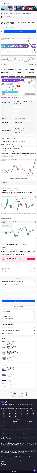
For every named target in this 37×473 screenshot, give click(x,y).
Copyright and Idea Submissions (6, 466)
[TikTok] (27, 411)
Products (7, 13)
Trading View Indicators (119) (18, 306)
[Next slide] (35, 8)
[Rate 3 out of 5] (32, 271)
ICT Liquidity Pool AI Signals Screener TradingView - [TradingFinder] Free (12, 368)
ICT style (2, 254)
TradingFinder (3, 13)
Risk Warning (3, 464)
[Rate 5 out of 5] (34, 271)
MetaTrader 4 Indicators (17, 13)
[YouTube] (21, 411)
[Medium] (10, 414)
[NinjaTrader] (10, 416)
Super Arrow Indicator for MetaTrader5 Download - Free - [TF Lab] (12, 347)
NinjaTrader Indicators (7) (18, 308)
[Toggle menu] (34, 470)
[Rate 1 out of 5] (30, 271)
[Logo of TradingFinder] (4, 1)
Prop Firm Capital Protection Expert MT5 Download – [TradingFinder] (12, 357)
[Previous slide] (1, 8)
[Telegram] (33, 411)
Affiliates (14, 425)
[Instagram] (21, 414)
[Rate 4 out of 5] (33, 271)
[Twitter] (16, 411)
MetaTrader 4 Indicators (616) (18, 301)
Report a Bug (27, 423)
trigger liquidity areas (23, 69)
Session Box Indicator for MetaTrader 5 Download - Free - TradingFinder (12, 352)
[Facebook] (27, 414)
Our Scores (27, 425)
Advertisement (3, 425)
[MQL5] (10, 411)
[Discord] (16, 414)
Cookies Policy (3, 465)
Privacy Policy (3, 463)
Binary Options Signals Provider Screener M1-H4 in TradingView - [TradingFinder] (12, 379)
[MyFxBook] (4, 416)
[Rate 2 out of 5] (31, 271)
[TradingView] (4, 411)
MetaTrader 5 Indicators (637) (18, 303)
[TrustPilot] (16, 416)
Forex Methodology (28, 421)
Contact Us (15, 421)
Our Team (3, 423)
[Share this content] (2, 31)
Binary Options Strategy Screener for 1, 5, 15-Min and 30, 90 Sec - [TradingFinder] (12, 373)
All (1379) (18, 298)
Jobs (14, 423)
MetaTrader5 (12, 27)
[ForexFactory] (33, 414)
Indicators (11, 13)
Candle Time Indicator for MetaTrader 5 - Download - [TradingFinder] (11, 342)
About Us (2, 421)
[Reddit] (4, 414)
